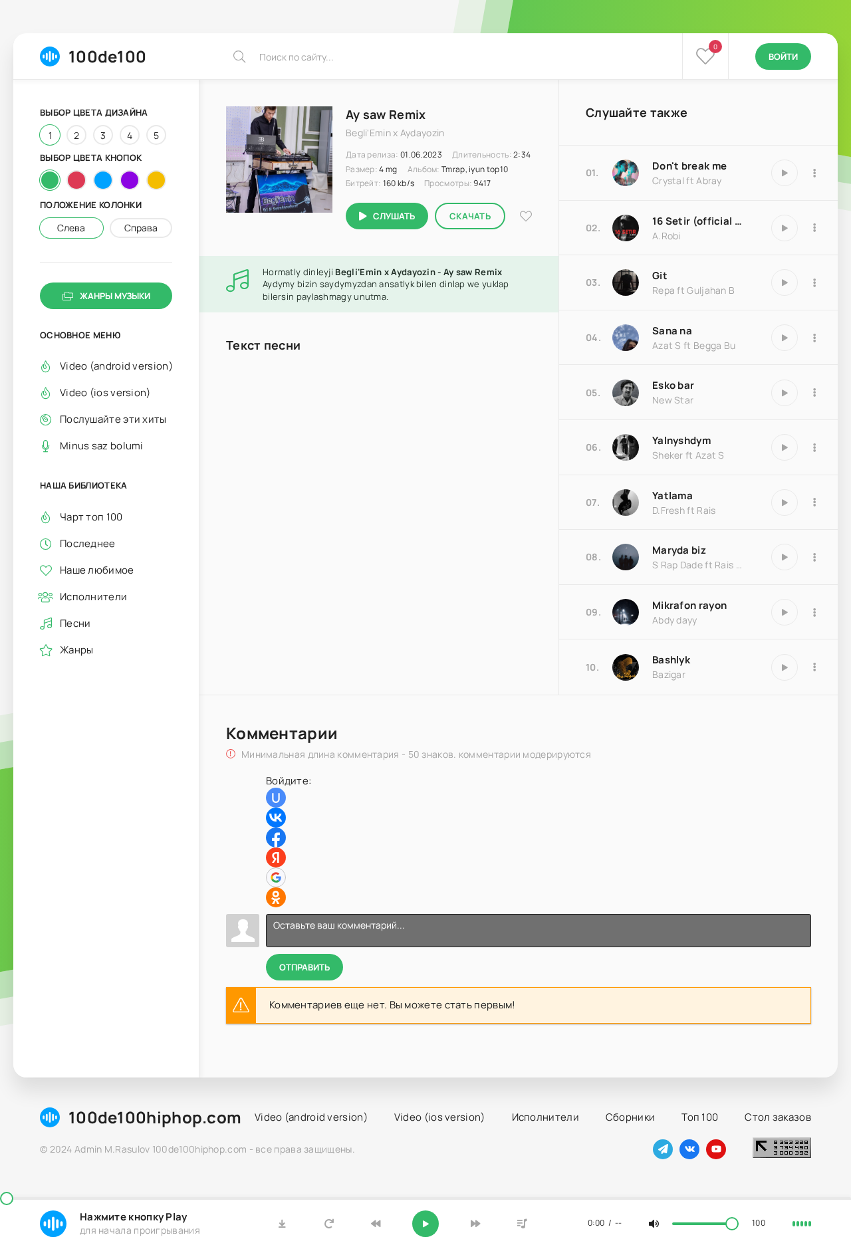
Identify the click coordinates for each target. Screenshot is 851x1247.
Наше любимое (97, 569)
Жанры (77, 649)
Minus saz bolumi (102, 446)
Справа (141, 227)
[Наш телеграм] (663, 1149)
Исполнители (93, 596)
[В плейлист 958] (814, 173)
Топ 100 (699, 1117)
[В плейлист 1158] (814, 228)
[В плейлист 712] (814, 557)
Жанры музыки (115, 296)
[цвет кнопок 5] (156, 180)
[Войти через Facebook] (276, 838)
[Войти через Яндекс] (276, 857)
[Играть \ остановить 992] (784, 612)
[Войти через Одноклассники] (276, 897)
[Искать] (239, 56)
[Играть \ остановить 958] (784, 173)
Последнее (88, 543)
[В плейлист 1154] (814, 282)
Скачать (470, 216)
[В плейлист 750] (814, 393)
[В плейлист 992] (814, 612)
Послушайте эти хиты (113, 419)
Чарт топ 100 (91, 516)
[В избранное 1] (526, 216)
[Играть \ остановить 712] (784, 557)
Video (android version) (116, 366)
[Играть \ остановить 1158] (784, 228)
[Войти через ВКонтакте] (276, 818)
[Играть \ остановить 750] (784, 393)
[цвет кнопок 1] (50, 180)
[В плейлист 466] (814, 447)
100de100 (107, 56)
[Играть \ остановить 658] (784, 337)
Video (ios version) (105, 392)
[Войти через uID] (276, 798)
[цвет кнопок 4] (130, 180)
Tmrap (453, 169)
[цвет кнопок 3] (103, 180)
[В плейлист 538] (814, 502)
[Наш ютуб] (716, 1149)
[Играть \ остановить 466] (784, 447)
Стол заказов (778, 1117)
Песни (75, 622)
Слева (71, 227)
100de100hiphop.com (154, 1117)
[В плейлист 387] (814, 667)
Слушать (394, 216)
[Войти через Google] (276, 877)
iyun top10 (488, 169)
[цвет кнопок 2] (76, 180)
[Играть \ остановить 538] (784, 502)
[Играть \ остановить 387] (784, 667)
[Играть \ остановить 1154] (784, 282)
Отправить (304, 967)
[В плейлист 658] (814, 338)
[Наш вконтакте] (689, 1149)
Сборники (630, 1117)
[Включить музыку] (425, 1223)
